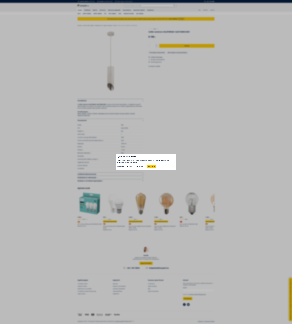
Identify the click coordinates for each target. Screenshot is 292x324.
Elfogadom (151, 167)
